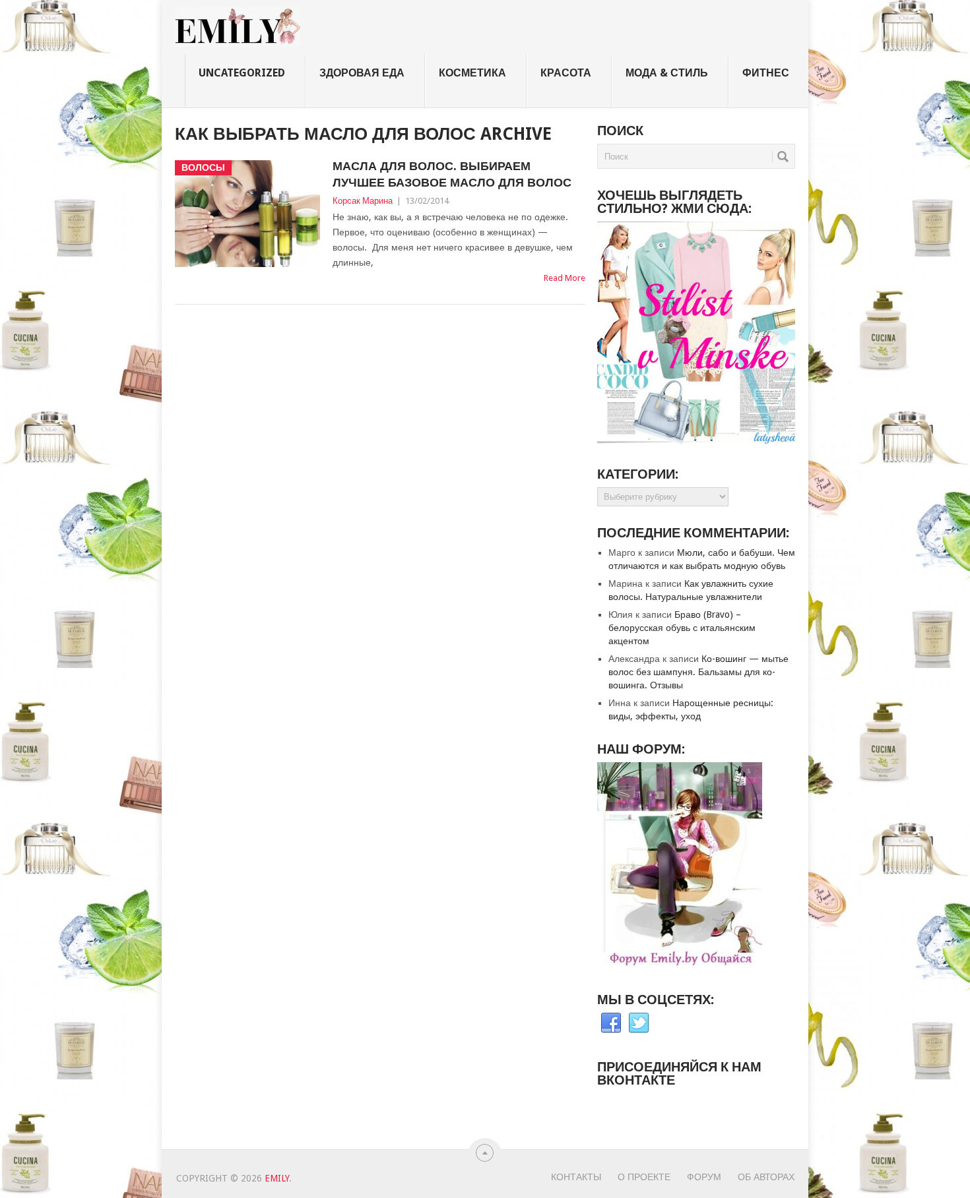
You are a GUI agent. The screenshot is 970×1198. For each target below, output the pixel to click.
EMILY (277, 1178)
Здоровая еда (361, 73)
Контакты (576, 1177)
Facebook (611, 1023)
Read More (564, 278)
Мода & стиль (667, 73)
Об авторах (766, 1177)
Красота (565, 73)
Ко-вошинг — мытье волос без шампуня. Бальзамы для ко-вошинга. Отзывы (698, 671)
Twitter (638, 1023)
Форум (704, 1177)
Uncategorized (242, 73)
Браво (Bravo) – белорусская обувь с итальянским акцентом (682, 627)
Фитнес (765, 73)
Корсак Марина (363, 201)
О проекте (644, 1177)
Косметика (472, 73)
